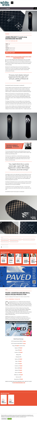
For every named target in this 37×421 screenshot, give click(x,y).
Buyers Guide (5, 8)
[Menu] (12, 2)
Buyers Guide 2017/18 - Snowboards (15, 239)
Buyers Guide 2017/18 (4, 239)
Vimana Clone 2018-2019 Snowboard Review (18, 258)
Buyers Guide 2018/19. (5, 241)
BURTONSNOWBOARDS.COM (19, 382)
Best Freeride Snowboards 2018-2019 (26, 259)
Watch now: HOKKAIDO (4, 399)
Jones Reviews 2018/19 (14, 241)
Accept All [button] (9, 418)
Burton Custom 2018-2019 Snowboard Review (4, 258)
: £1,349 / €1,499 (10, 52)
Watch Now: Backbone (11, 399)
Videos (6, 289)
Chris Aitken (9, 146)
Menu (36, 8)
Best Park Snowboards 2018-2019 (33, 259)
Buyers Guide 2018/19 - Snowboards (28, 239)
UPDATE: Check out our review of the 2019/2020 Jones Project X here (18, 57)
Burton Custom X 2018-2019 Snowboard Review (11, 259)
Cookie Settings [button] (4, 418)
